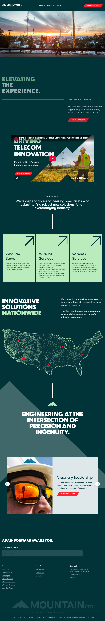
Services (49, 5)
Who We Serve (7, 579)
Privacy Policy (41, 617)
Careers (58, 5)
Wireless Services (8, 585)
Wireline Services (8, 582)
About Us (5, 570)
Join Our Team (7, 588)
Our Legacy (6, 576)
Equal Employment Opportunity (74, 617)
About (41, 5)
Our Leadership (8, 573)
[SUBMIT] (80, 553)
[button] (7, 484)
